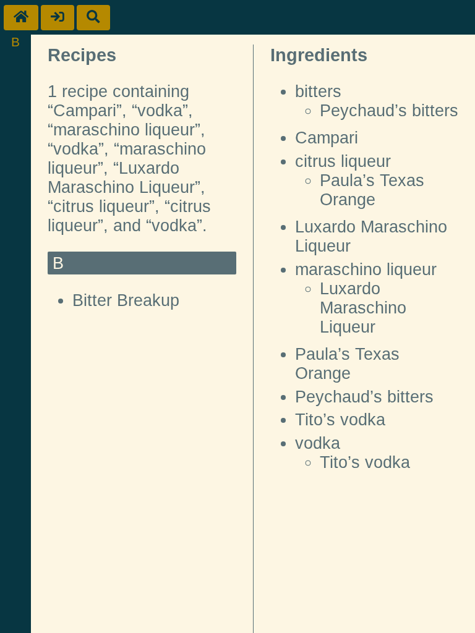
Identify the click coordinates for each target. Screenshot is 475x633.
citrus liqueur (343, 161)
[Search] (93, 17)
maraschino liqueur (366, 269)
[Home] (21, 17)
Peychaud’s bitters (389, 110)
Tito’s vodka (340, 419)
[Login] (57, 17)
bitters (318, 91)
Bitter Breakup (125, 300)
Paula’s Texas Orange (372, 190)
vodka (317, 443)
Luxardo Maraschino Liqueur (363, 307)
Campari (326, 138)
